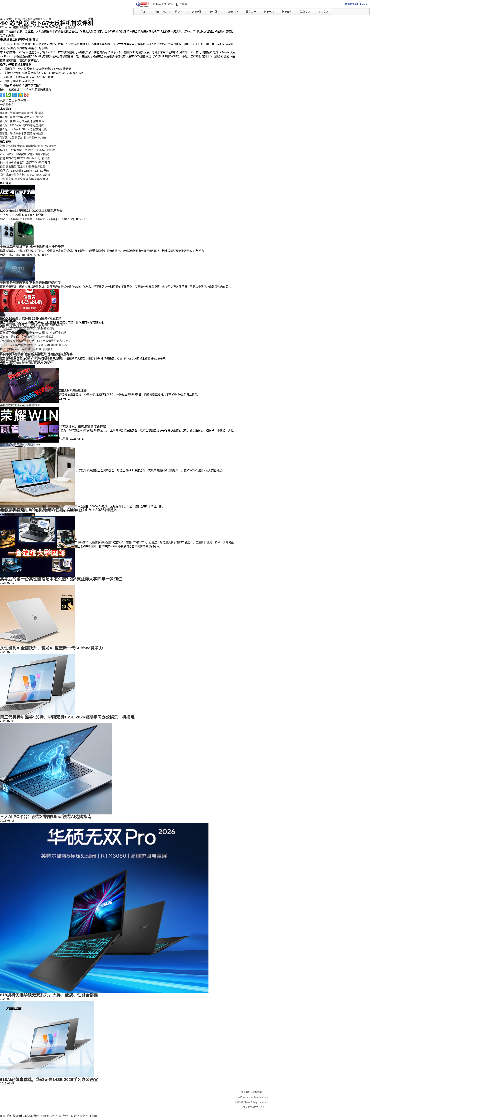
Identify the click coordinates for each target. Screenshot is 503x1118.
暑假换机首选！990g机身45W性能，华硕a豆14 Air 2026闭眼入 (58, 509)
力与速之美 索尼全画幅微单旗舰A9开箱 (24, 178)
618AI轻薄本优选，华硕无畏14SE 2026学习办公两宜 (49, 1079)
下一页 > (23, 100)
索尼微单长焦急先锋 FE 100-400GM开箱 (25, 174)
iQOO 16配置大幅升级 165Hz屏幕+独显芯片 (31, 318)
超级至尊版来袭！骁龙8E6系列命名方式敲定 (27, 361)
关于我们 (246, 1092)
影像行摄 (20, 19)
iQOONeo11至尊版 (20, 218)
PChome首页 (159, 4)
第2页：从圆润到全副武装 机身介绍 (22, 117)
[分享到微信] (8, 95)
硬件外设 (55, 1115)
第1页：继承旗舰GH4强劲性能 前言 (22, 112)
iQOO (52, 218)
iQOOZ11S (41, 218)
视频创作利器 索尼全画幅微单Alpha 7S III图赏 (28, 145)
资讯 (170, 4)
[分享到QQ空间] (20, 95)
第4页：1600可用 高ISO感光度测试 (22, 125)
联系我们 (257, 1092)
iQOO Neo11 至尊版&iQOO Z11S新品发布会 (31, 210)
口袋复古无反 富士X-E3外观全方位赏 (22, 166)
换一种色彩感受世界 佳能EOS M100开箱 (25, 162)
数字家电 (79, 1115)
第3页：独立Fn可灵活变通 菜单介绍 (22, 121)
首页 (3, 1115)
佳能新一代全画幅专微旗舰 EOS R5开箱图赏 (27, 150)
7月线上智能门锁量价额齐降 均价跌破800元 (27, 328)
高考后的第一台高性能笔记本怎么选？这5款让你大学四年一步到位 (61, 578)
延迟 (29, 254)
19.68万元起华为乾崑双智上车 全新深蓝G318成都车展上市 (36, 345)
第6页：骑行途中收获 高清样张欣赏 (22, 133)
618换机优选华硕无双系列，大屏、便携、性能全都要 (49, 995)
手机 (9, 1115)
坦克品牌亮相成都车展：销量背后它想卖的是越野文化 (33, 324)
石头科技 (63, 438)
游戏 (36, 1115)
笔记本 (28, 1115)
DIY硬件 (45, 1115)
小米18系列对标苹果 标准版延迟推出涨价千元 (32, 246)
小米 (12, 254)
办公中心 (67, 1115)
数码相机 (18, 1115)
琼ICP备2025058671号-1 (251, 1107)
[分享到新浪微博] (26, 95)
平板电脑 (91, 1115)
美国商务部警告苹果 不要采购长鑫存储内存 (30, 282)
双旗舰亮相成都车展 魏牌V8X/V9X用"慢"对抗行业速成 (33, 332)
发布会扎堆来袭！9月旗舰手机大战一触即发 (27, 336)
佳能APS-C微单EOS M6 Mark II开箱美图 (25, 158)
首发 (48, 19)
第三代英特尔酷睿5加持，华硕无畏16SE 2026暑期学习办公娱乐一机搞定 (67, 717)
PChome (5, 27)
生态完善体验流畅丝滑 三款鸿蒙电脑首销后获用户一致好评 (36, 353)
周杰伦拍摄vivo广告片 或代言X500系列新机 (26, 349)
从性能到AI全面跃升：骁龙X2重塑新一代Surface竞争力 (51, 648)
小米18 (20, 254)
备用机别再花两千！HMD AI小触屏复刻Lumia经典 (30, 357)
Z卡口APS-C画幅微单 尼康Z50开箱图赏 (24, 154)
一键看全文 (69, 27)
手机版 (183, 4)
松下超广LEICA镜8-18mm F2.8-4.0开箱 (24, 170)
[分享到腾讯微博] (14, 95)
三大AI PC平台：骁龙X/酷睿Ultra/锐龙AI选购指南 (46, 816)
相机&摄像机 (35, 19)
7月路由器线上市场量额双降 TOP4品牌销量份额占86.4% (35, 340)
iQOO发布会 (65, 218)
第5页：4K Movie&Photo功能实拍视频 (23, 129)
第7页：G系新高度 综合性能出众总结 (23, 137)
